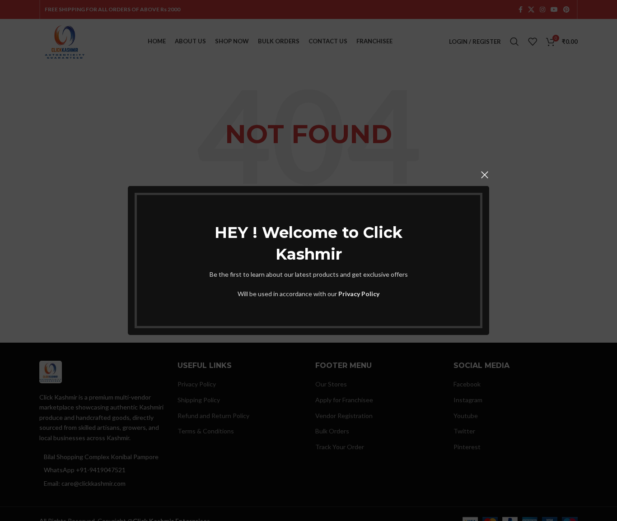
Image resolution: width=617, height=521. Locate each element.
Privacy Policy (358, 294)
